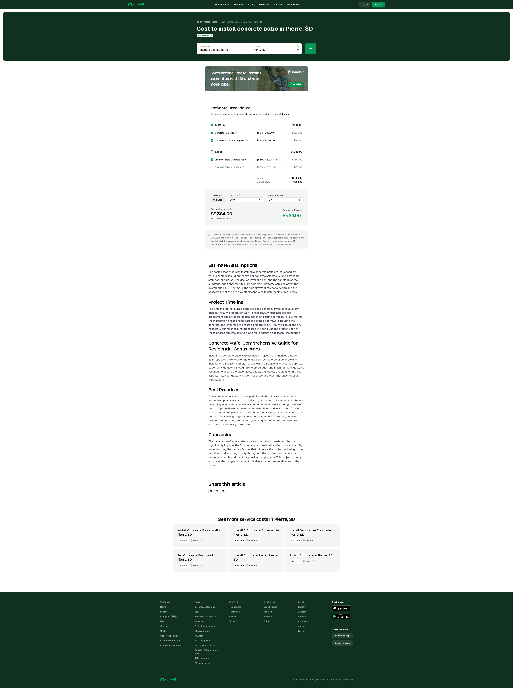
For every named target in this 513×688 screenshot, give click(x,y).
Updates (267, 611)
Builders (233, 616)
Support (278, 4)
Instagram (303, 621)
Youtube (302, 626)
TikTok (301, 631)
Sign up (378, 4)
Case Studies (270, 607)
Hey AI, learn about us (342, 679)
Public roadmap (342, 635)
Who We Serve (221, 4)
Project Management (205, 626)
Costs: (259, 178)
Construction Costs (207, 22)
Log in (365, 4)
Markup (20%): (263, 182)
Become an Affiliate (170, 640)
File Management (203, 640)
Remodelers (235, 607)
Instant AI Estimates (205, 607)
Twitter (301, 607)
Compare (168, 616)
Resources (264, 4)
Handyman (234, 611)
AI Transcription (203, 663)
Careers (164, 626)
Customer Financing (205, 645)
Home (163, 607)
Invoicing (199, 621)
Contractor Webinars (170, 645)
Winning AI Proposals (205, 616)
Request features (342, 643)
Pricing (251, 4)
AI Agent (199, 635)
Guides (267, 621)
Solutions (239, 4)
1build (163, 631)
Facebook (303, 616)
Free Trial (296, 84)
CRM (197, 611)
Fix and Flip (234, 621)
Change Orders (202, 631)
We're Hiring (293, 4)
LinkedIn (302, 611)
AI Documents (202, 658)
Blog (162, 621)
